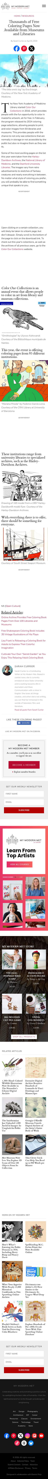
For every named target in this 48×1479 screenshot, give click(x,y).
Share (25, 723)
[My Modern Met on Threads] (24, 1442)
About (13, 1461)
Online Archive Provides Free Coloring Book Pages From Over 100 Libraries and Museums (24, 621)
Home (17, 16)
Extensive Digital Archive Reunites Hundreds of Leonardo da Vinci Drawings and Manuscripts (34, 1086)
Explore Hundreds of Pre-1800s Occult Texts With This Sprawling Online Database (35, 1329)
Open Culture (13, 606)
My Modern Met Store (18, 946)
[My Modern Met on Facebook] (6, 1435)
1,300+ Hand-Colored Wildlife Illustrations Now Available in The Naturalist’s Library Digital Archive (12, 1086)
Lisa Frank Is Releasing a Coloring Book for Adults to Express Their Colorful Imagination (23, 644)
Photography (32, 1411)
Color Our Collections (12, 249)
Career (34, 1415)
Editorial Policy (23, 1461)
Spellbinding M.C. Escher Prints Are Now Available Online (34, 1248)
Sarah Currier (18, 41)
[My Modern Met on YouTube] (41, 1435)
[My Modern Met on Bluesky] (31, 1442)
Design (21, 1411)
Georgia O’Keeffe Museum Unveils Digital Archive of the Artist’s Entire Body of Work (34, 1125)
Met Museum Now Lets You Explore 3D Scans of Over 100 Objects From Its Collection (12, 1162)
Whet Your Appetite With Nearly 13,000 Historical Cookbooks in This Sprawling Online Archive (12, 1290)
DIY (27, 1415)
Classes (24, 1418)
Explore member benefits (24, 771)
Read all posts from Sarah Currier (29, 710)
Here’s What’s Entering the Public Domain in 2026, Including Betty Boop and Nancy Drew (11, 1250)
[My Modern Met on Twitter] (20, 1435)
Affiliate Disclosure (15, 1468)
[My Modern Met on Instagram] (27, 1435)
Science (15, 1422)
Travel (36, 1422)
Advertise (34, 1464)
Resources (28, 16)
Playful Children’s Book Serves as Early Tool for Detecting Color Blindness (12, 1328)
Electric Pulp (36, 1474)
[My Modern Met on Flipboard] (34, 1435)
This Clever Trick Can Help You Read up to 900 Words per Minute (35, 1161)
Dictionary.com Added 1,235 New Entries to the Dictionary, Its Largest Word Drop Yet (34, 1290)
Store (31, 1426)
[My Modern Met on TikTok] (17, 1442)
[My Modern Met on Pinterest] (13, 1435)
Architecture (18, 1415)
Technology (26, 1422)
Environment (36, 1418)
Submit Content (14, 1464)
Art (14, 1411)
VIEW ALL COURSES (19, 864)
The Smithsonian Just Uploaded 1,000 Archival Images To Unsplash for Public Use (11, 1125)
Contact (25, 1464)
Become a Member (24, 765)
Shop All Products (24, 1036)
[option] (13, 918)
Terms (34, 1468)
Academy (21, 1426)
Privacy (28, 1468)
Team (32, 1461)
